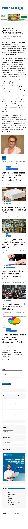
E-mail (4, 374)
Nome (4, 369)
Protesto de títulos (10, 267)
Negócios (8, 203)
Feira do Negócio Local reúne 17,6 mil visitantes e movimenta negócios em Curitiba (13, 243)
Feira (7, 234)
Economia (8, 300)
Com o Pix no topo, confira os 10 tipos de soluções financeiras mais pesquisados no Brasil (13, 176)
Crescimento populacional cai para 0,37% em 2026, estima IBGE (13, 306)
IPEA (8, 496)
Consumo (8, 201)
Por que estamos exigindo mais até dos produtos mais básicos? (14, 209)
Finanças (8, 167)
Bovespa (9, 498)
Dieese (9, 500)
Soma (4, 36)
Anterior (4, 157)
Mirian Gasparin (7, 184)
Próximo (4, 159)
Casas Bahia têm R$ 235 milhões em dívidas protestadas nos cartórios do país (13, 275)
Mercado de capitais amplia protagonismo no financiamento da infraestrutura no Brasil (14, 338)
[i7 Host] (14, 467)
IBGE (8, 492)
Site (3, 380)
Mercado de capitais (11, 331)
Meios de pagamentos (12, 169)
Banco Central (11, 494)
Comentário (5, 359)
